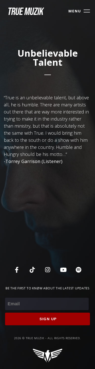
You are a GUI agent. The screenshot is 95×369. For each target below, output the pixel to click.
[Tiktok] (32, 269)
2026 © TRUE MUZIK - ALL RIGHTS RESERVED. (47, 338)
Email (10, 294)
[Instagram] (47, 269)
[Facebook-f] (17, 269)
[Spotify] (78, 269)
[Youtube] (63, 269)
